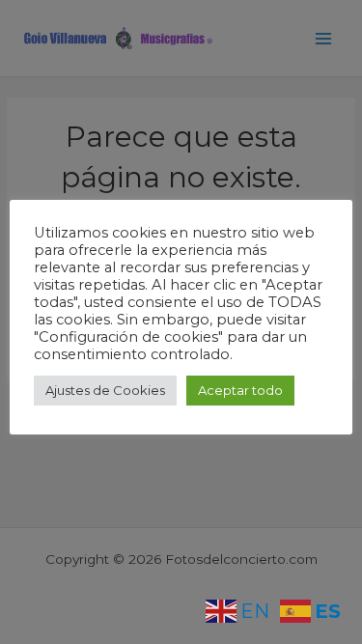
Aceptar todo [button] (240, 390)
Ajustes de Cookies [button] (105, 390)
